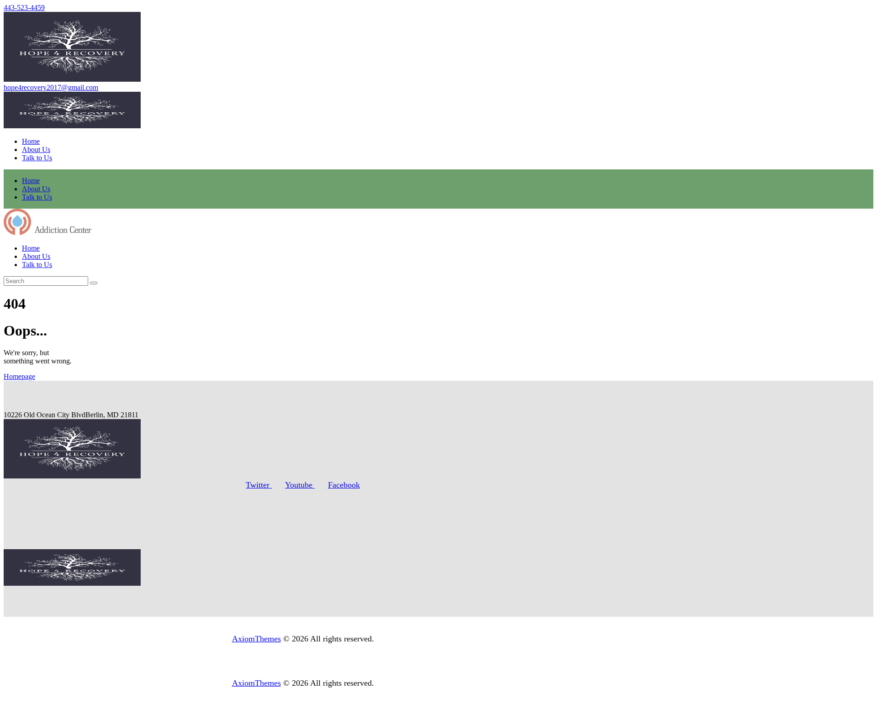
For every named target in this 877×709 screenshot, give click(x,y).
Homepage (19, 376)
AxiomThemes (256, 638)
